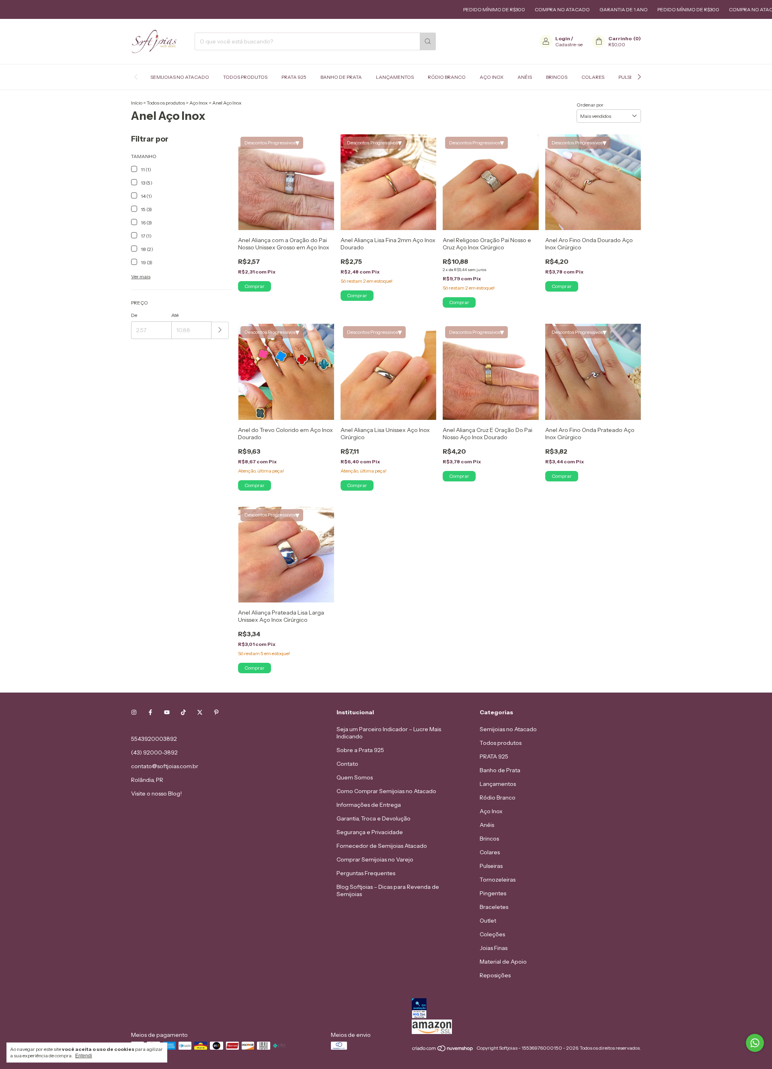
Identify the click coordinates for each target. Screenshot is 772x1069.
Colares (592, 77)
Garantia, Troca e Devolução (374, 818)
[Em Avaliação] (526, 1009)
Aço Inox (491, 77)
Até (175, 315)
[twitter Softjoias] (200, 712)
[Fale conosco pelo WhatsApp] (755, 1043)
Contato (347, 763)
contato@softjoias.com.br (164, 766)
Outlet (488, 920)
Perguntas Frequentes (366, 873)
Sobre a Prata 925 (360, 750)
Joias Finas (493, 948)
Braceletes (494, 907)
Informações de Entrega (369, 804)
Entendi (83, 1056)
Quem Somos (355, 777)
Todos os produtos (166, 103)
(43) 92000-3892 (154, 752)
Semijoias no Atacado (179, 77)
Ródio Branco (447, 77)
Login (562, 38)
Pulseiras (491, 866)
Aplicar (220, 330)
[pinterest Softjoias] (216, 712)
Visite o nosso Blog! (156, 793)
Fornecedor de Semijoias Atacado (382, 845)
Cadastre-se (569, 44)
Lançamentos (395, 77)
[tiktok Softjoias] (183, 712)
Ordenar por (590, 105)
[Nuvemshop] (443, 1050)
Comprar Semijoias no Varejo (375, 859)
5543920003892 (154, 738)
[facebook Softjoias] (150, 712)
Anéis (524, 77)
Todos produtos (245, 77)
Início (136, 103)
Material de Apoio (503, 961)
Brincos (556, 77)
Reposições (495, 975)
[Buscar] (428, 41)
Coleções (492, 934)
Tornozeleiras (497, 879)
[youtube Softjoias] (167, 712)
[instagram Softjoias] (134, 712)
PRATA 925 (293, 77)
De (134, 315)
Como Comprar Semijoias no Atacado (386, 791)
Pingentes (493, 893)
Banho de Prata (341, 77)
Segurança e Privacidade (370, 832)
